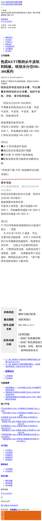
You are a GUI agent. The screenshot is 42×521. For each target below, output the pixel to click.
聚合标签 (9, 483)
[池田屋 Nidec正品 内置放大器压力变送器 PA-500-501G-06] (21, 419)
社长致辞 (9, 453)
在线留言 (9, 455)
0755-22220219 (6, 21)
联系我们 (9, 460)
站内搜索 (9, 485)
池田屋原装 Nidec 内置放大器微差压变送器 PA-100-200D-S (21, 440)
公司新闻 (9, 376)
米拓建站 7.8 (15, 509)
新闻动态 (4, 464)
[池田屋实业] (21, 3)
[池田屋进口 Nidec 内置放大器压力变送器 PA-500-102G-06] (21, 428)
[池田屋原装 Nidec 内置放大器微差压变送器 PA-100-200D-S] (21, 437)
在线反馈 (9, 457)
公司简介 (9, 450)
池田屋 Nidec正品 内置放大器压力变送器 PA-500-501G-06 (21, 423)
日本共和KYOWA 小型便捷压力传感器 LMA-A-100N (21, 414)
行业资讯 (9, 378)
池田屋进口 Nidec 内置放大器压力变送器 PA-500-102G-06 (21, 431)
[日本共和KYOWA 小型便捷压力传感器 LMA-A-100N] (21, 411)
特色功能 (4, 476)
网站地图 (9, 481)
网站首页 (9, 37)
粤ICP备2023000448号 (9, 505)
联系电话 (4, 19)
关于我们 (4, 445)
